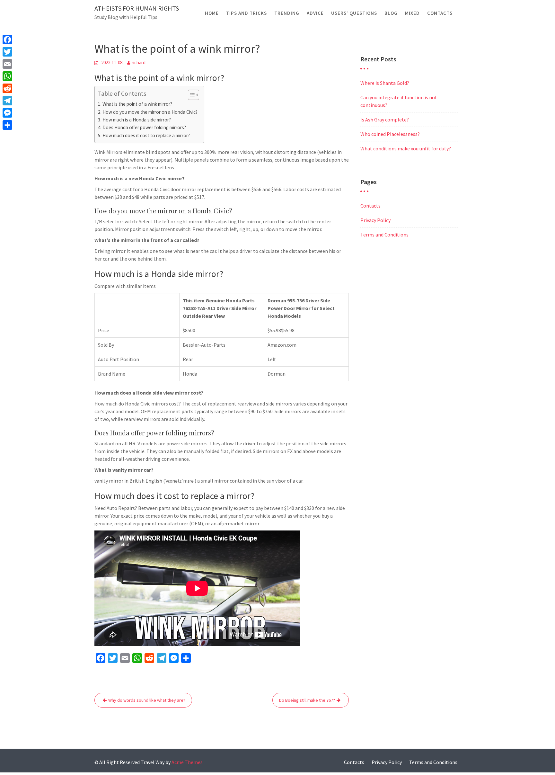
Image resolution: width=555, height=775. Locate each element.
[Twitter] (7, 52)
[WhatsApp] (7, 76)
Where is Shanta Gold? (384, 83)
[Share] (7, 125)
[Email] (7, 64)
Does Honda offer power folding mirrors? (144, 127)
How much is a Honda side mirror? (136, 120)
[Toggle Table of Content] (190, 94)
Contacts (440, 13)
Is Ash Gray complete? (384, 119)
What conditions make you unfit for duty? (405, 148)
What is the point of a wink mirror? (137, 104)
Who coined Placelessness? (390, 134)
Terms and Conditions (384, 234)
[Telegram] (7, 100)
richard (138, 62)
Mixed (412, 13)
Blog (391, 13)
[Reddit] (7, 88)
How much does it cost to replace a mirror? (146, 135)
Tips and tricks (246, 13)
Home (212, 13)
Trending (286, 13)
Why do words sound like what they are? (146, 700)
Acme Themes (187, 762)
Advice (315, 13)
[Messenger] (7, 113)
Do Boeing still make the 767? (307, 700)
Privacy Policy (375, 220)
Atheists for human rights (136, 8)
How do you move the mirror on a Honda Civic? (150, 112)
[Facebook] (7, 39)
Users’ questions (354, 13)
